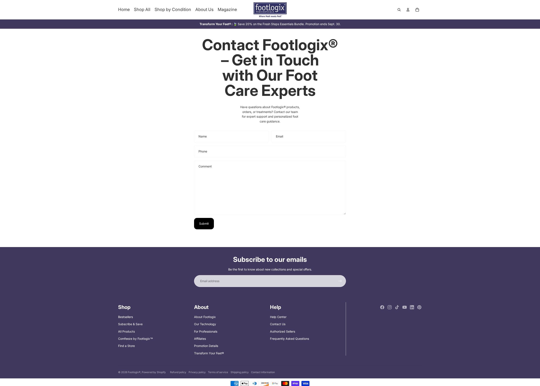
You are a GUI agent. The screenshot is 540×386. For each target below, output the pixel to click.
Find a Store (126, 346)
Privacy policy (197, 372)
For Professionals (205, 331)
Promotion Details (206, 346)
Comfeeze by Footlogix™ (135, 338)
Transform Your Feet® (209, 353)
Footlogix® (134, 372)
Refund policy (178, 372)
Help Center (278, 317)
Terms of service (218, 372)
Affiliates (200, 338)
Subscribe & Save (130, 324)
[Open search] (399, 9)
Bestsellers (125, 317)
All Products (126, 331)
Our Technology (205, 324)
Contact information (263, 372)
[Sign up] (340, 281)
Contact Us (277, 324)
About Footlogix (205, 317)
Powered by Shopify (154, 372)
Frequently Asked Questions (289, 338)
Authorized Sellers (282, 331)
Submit (204, 223)
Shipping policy (240, 372)
